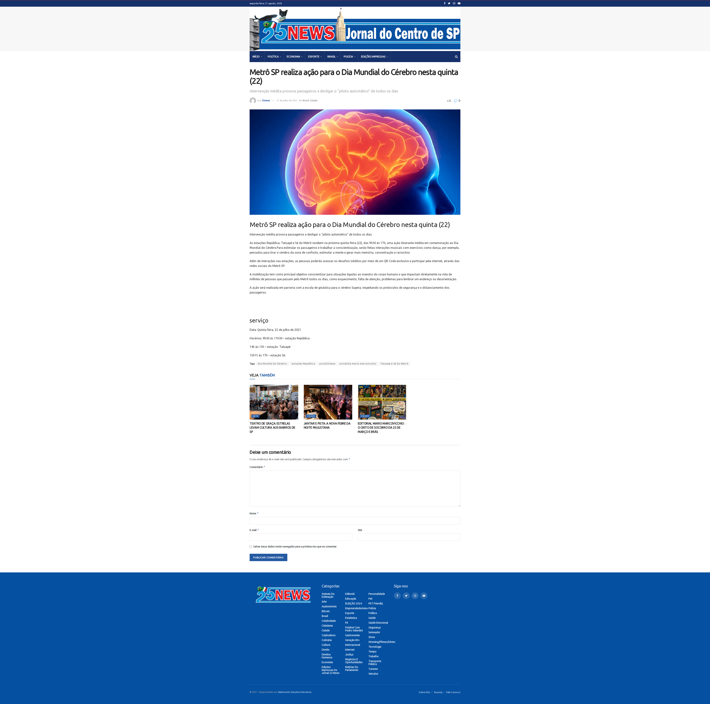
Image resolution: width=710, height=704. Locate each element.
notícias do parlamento (351, 668)
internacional (352, 644)
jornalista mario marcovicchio (358, 363)
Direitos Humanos (327, 656)
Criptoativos (329, 635)
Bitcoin (326, 611)
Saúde (372, 617)
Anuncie (438, 692)
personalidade (376, 593)
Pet (370, 598)
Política (273, 56)
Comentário (257, 467)
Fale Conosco (453, 692)
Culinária (327, 640)
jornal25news (327, 363)
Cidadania (327, 625)
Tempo (372, 651)
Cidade (313, 100)
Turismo (373, 668)
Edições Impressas (373, 56)
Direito (325, 649)
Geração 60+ (352, 640)
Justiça (349, 654)
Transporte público (374, 663)
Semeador (374, 632)
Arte (255, 416)
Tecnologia (374, 646)
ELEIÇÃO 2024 (353, 603)
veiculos (373, 673)
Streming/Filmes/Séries (381, 641)
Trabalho (373, 656)
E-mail (254, 530)
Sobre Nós (424, 692)
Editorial (350, 593)
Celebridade (329, 620)
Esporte (313, 56)
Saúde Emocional (378, 622)
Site (360, 530)
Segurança (374, 627)
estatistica (351, 617)
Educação (350, 598)
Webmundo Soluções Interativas (294, 692)
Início (256, 56)
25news (266, 100)
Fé (346, 622)
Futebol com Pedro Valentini (354, 629)
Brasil (331, 56)
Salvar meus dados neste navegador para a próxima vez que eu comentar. (295, 546)
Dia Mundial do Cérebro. (273, 363)
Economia (293, 56)
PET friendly (375, 603)
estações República (303, 363)
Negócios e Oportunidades (354, 661)
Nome (254, 513)
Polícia (348, 56)
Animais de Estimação (328, 595)
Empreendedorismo (356, 608)
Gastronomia (352, 635)
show (371, 637)
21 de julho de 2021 (287, 100)
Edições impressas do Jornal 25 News (330, 670)
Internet (349, 649)
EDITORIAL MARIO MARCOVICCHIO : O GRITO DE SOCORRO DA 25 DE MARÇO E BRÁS (381, 427)
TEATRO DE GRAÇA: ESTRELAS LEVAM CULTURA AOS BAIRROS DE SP (272, 427)
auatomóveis (329, 606)
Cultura (326, 644)
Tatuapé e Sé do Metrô (394, 363)
